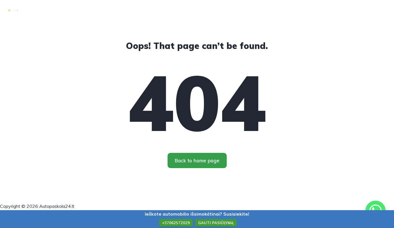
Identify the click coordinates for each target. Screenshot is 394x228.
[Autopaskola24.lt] (13, 10)
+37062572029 (176, 223)
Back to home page (197, 160)
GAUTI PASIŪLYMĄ (216, 223)
